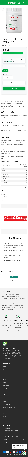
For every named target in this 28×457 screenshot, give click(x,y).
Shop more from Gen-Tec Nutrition (12, 260)
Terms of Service (7, 404)
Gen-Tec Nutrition (5, 45)
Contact (4, 379)
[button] (3, 3)
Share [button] (4, 96)
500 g (5, 70)
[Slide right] (17, 336)
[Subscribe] (23, 439)
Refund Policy (6, 401)
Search (4, 366)
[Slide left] (11, 336)
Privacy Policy (6, 398)
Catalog (4, 382)
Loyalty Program (6, 388)
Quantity (5, 74)
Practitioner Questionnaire (9, 407)
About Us (5, 369)
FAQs (4, 376)
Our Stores (5, 372)
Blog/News (5, 416)
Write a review (14, 276)
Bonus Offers (6, 385)
